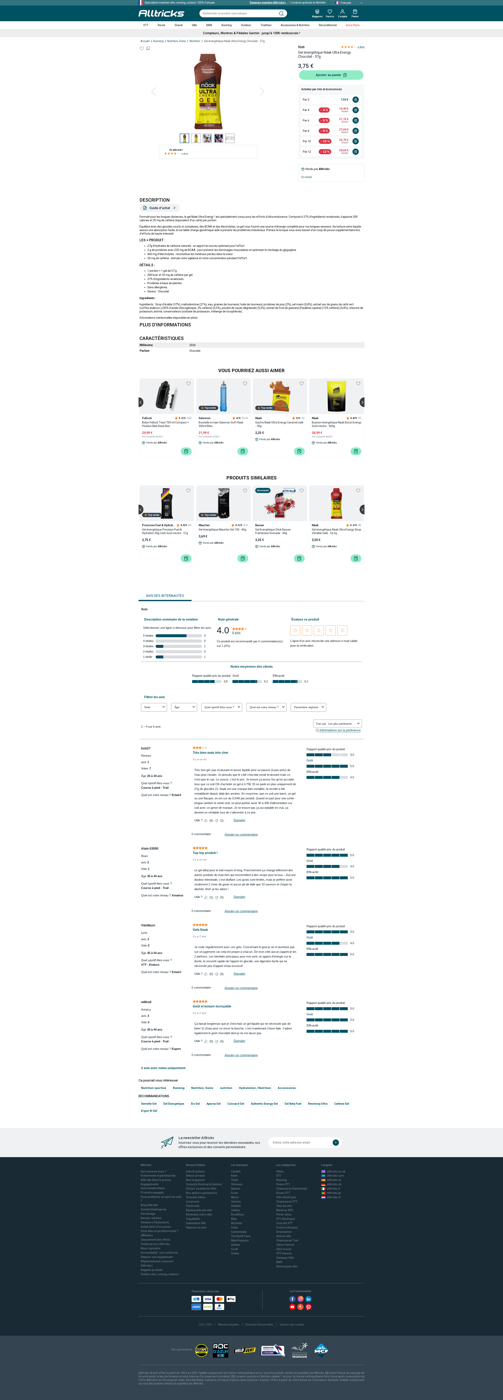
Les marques (239, 1165)
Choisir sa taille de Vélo (201, 1188)
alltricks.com (335, 1175)
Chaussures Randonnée (291, 1188)
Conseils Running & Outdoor (204, 1184)
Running (226, 25)
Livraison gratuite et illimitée (288, 2)
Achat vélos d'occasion (156, 1226)
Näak (301, 46)
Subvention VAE (196, 1223)
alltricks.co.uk (336, 1171)
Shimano (237, 1184)
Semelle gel (149, 1103)
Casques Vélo (285, 1257)
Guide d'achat (159, 208)
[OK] (336, 1142)
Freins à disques (287, 1227)
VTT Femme (284, 1253)
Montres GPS (284, 1210)
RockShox (237, 1214)
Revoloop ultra (318, 1103)
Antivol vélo (283, 1236)
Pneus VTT (283, 1184)
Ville (194, 25)
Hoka (234, 1227)
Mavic (235, 1197)
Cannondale (239, 1231)
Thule (234, 1180)
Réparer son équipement (157, 1257)
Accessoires (287, 1088)
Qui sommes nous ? (153, 1171)
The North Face (241, 1236)
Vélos (280, 1171)
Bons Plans (353, 25)
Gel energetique (173, 1103)
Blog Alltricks (149, 1205)
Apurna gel (214, 1103)
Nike (234, 1218)
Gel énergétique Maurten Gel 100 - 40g (222, 529)
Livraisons (192, 1201)
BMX (209, 25)
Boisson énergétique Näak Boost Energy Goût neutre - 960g (336, 424)
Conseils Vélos (195, 1197)
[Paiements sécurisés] (214, 1303)
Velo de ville (284, 1205)
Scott (234, 1249)
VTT (146, 25)
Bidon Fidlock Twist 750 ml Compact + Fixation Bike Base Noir (165, 424)
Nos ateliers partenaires (201, 1192)
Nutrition (195, 41)
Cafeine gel (341, 1103)
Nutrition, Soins (176, 41)
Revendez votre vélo (199, 1214)
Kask (234, 1175)
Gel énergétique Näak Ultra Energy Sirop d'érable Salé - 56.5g (336, 531)
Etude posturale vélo (199, 1210)
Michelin (236, 1223)
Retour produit (195, 1175)
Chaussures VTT (286, 1201)
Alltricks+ (147, 1265)
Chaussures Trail (287, 1240)
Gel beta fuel (293, 1103)
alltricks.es (334, 1180)
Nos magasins (195, 1180)
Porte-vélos (284, 1214)
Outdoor (246, 25)
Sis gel (195, 1103)
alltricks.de (334, 1184)
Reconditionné (328, 25)
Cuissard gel (235, 1103)
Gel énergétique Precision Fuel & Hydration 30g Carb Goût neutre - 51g (165, 531)
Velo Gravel (283, 1249)
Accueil (145, 41)
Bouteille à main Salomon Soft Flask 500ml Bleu (221, 424)
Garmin (236, 1201)
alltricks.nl (334, 1197)
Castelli (236, 1171)
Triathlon (266, 25)
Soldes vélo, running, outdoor (160, 1274)
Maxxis (235, 1188)
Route (161, 25)
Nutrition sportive (153, 1088)
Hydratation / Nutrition (255, 1088)
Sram (234, 1192)
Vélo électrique (286, 1197)
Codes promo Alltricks (155, 1244)
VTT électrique (285, 1218)
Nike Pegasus (240, 1240)
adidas (235, 1244)
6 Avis (184, 153)
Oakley (235, 1210)
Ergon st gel (149, 1110)
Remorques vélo (287, 1266)
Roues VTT (283, 1192)
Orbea (235, 1253)
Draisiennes (284, 1231)
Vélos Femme (285, 1244)
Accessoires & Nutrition (295, 25)
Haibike (236, 1205)
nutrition (226, 1088)
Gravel (179, 25)
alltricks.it (333, 1188)
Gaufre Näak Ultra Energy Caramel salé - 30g (279, 424)
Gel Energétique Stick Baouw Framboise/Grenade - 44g (273, 531)
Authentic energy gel (264, 1103)
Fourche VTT (284, 1223)
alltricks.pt (334, 1192)
